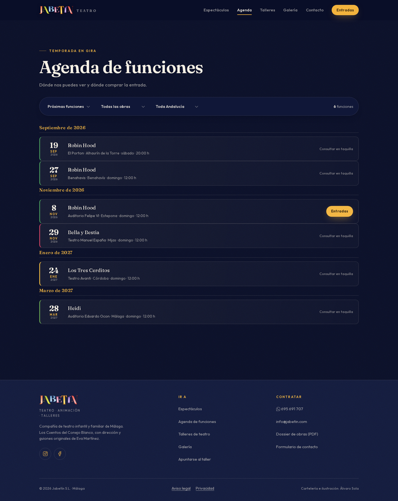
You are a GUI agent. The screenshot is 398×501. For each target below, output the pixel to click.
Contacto (315, 9)
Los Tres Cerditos (89, 270)
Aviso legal (181, 488)
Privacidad (205, 488)
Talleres (267, 9)
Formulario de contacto (297, 446)
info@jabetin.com (291, 421)
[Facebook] (60, 454)
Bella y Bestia (83, 232)
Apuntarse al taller (194, 459)
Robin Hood (82, 145)
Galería (290, 9)
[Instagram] (45, 454)
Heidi (74, 308)
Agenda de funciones (197, 421)
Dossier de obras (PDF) (297, 434)
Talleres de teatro (194, 434)
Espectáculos (216, 9)
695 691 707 (292, 408)
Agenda (244, 9)
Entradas (345, 9)
